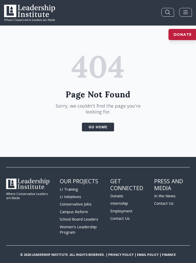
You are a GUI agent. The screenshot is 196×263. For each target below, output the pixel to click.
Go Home (98, 126)
